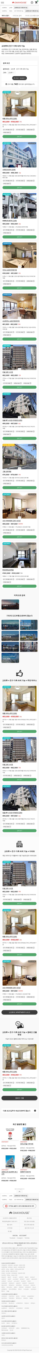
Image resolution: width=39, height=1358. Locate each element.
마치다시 (21, 1287)
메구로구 (22, 1279)
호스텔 (10, 1231)
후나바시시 (11, 1303)
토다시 (17, 1296)
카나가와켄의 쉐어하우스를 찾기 (10, 1306)
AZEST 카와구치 (25, 1172)
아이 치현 (9, 658)
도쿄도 (9, 625)
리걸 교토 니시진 (7, 372)
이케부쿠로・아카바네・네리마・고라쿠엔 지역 (13, 1267)
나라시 (3, 1335)
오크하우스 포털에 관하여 (10, 1218)
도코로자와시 (30, 1296)
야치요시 (33, 1303)
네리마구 (18, 1283)
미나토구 (15, 1277)
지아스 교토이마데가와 (9, 270)
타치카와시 (19, 1285)
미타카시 (33, 1285)
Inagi (8, 1291)
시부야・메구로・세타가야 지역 (9, 1271)
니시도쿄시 (26, 1289)
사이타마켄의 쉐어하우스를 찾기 (10, 1294)
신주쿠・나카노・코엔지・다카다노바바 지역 (13, 1269)
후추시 (3, 1287)
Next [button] (34, 104)
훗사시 (3, 1291)
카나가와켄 (27, 625)
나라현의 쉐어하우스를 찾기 (8, 1333)
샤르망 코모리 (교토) (9, 169)
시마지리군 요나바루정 (7, 1345)
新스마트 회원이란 (29, 1224)
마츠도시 (26, 1303)
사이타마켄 (9, 636)
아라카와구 (4, 1283)
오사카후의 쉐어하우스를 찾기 (9, 1321)
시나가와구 (15, 1279)
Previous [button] (5, 104)
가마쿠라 (26, 1308)
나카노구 (10, 1281)
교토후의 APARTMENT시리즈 (19, 1012)
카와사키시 (11, 1308)
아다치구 (24, 1283)
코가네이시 (28, 1287)
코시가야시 (4, 1298)
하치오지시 (11, 1285)
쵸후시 (15, 1287)
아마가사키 (11, 1328)
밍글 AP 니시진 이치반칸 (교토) (12, 420)
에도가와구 (4, 1285)
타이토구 (32, 1277)
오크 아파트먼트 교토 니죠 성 (11, 520)
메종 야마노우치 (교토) (9, 118)
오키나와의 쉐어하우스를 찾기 (9, 1343)
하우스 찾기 (5, 15)
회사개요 (29, 1218)
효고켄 (9, 647)
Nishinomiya (5, 1330)
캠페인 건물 (19, 1098)
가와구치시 (11, 1296)
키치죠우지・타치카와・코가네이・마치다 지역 (13, 1265)
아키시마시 (9, 1287)
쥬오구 (9, 1277)
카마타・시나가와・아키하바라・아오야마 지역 (13, 1273)
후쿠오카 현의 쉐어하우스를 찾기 (10, 1338)
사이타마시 (4, 1296)
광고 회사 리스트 (29, 1228)
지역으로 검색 (17, 15)
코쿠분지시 (4, 1289)
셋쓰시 (8, 1323)
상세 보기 (19, 136)
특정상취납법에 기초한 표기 (9, 1221)
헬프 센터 (9, 1224)
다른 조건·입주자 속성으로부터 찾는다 (16, 1111)
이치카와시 (4, 1303)
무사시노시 (26, 1285)
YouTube (27, 1238)
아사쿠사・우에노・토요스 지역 (9, 1275)
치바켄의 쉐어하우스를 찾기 (8, 1301)
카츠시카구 (31, 1283)
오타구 (28, 1279)
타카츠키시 (14, 1323)
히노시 (34, 1287)
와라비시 (25, 1298)
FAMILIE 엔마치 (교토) (9, 220)
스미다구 (4, 1279)
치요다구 (4, 1277)
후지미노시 (19, 1298)
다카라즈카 (4, 1328)
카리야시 (4, 1313)
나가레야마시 (19, 1303)
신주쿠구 (21, 1277)
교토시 (9, 604)
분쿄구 (26, 1277)
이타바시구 (11, 1283)
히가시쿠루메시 (12, 1289)
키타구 (29, 1281)
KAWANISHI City (25, 1328)
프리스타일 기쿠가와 (26, 1144)
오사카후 (27, 647)
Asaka (31, 1298)
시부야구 (4, 1281)
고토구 (9, 1279)
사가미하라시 (19, 1308)
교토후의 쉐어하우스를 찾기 (8, 1316)
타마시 (20, 1289)
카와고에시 (11, 1298)
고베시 (17, 1328)
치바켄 (27, 636)
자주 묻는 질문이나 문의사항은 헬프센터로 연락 (21, 1206)
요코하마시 (4, 1308)
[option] (19, 103)
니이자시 (23, 1296)
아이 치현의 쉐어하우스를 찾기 (9, 1311)
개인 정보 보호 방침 (29, 1221)
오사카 (3, 1323)
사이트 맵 (9, 1228)
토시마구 (23, 1281)
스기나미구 (16, 1281)
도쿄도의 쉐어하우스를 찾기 (8, 1263)
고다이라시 (33, 1289)
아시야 (11, 1330)
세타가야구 (34, 1279)
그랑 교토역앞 (6, 471)
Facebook (12, 1238)
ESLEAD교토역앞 (8, 570)
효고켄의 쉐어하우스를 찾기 (8, 1326)
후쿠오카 (4, 1340)
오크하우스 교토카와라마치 (11, 321)
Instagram (20, 1238)
